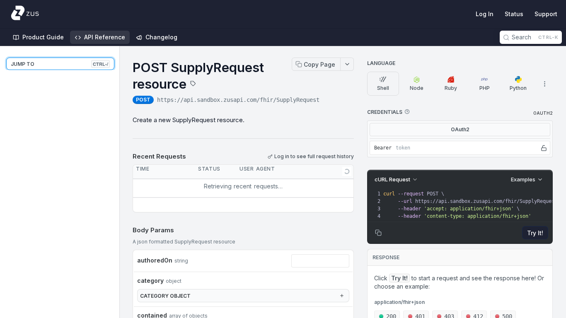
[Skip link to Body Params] (126, 230)
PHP (484, 88)
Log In (484, 13)
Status (514, 13)
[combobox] (320, 260)
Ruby (451, 88)
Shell (383, 88)
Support (546, 13)
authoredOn (154, 260)
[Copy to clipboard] (328, 101)
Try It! (535, 232)
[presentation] (473, 205)
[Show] (544, 148)
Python (518, 88)
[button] (406, 111)
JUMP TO (59, 64)
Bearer (383, 148)
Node (416, 88)
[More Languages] (544, 83)
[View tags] (193, 84)
